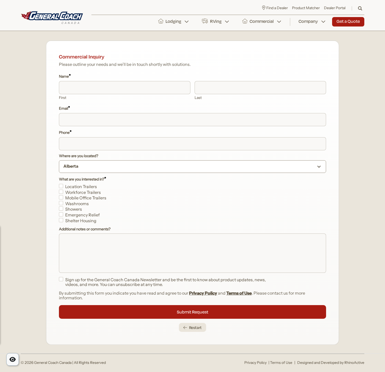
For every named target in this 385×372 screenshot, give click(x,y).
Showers (73, 210)
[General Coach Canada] (52, 17)
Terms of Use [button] (281, 363)
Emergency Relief (82, 215)
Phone (65, 132)
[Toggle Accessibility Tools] (12, 359)
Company (308, 21)
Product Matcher (306, 8)
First (62, 98)
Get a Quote (348, 21)
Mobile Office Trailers (85, 198)
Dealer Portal (334, 8)
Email (64, 108)
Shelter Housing (80, 221)
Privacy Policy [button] (255, 363)
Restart (195, 327)
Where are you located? (78, 156)
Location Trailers (81, 187)
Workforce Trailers (83, 193)
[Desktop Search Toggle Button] (360, 8)
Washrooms (77, 204)
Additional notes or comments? (85, 229)
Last (198, 98)
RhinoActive (354, 363)
